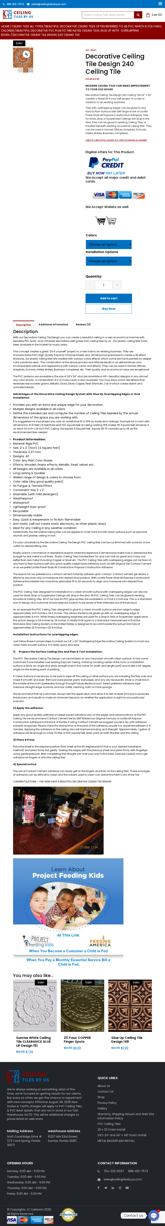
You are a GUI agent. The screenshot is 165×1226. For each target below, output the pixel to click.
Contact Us (105, 1092)
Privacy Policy (107, 1103)
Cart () (157, 14)
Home (5, 26)
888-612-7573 (15, 4)
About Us (104, 1086)
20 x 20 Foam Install (111, 1130)
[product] (138, 14)
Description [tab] (23, 325)
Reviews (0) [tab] (83, 324)
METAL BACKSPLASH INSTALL (116, 1141)
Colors (91, 235)
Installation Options (102, 252)
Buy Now (108, 309)
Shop (101, 1097)
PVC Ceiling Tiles (109, 1124)
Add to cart (109, 298)
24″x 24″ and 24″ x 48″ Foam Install (122, 1135)
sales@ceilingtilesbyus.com (123, 1179)
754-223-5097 (114, 1171)
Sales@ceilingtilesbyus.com (48, 4)
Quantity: (94, 276)
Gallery (102, 1108)
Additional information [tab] (53, 324)
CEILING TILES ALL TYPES (27, 26)
